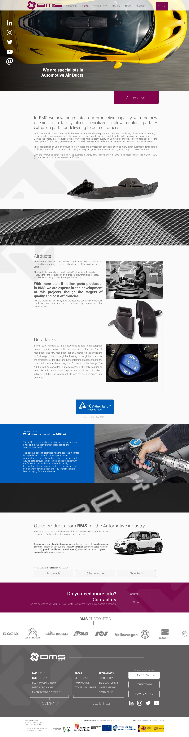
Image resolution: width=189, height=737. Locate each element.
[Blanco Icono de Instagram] (9, 32)
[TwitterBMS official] (9, 42)
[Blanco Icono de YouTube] (9, 51)
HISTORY (43, 678)
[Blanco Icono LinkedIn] (9, 23)
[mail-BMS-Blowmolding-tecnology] (9, 61)
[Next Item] (185, 634)
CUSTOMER (111, 682)
